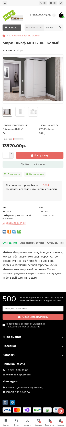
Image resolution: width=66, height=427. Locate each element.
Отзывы (54, 242)
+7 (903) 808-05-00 (39, 15)
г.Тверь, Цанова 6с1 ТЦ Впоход (24, 387)
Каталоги (9, 355)
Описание (10, 242)
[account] (61, 3)
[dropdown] (5, 3)
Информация (12, 337)
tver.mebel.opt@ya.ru (18, 374)
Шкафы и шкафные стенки (24, 35)
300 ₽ (46, 185)
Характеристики (32, 242)
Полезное (10, 346)
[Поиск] (60, 27)
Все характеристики (14, 222)
